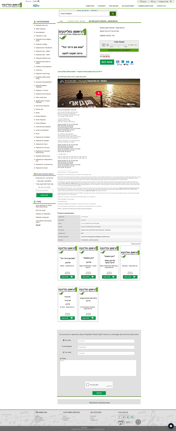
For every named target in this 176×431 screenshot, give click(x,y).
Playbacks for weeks (42, 168)
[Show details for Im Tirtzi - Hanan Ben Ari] (67, 296)
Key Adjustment (128, 6)
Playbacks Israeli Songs (43, 73)
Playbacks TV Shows (42, 90)
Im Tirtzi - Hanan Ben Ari (67, 307)
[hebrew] (28, 2)
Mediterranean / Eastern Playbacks (43, 101)
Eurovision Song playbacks (44, 82)
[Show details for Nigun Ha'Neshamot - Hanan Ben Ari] (88, 255)
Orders (92, 418)
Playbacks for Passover (43, 147)
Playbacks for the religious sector (43, 40)
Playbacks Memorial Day (43, 156)
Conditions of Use (39, 420)
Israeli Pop (39, 70)
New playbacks (40, 32)
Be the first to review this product (100, 403)
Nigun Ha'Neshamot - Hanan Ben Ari (88, 266)
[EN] (36, 2)
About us (37, 422)
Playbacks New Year (42, 25)
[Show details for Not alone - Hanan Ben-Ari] (130, 255)
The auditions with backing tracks (43, 221)
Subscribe (44, 195)
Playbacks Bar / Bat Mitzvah (44, 47)
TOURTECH (91, 427)
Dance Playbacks (41, 123)
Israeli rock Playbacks (42, 130)
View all (38, 225)
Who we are (113, 6)
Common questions (145, 6)
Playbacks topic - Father (43, 54)
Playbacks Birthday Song (43, 58)
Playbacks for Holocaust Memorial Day (43, 151)
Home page (90, 6)
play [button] (104, 45)
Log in (154, 1)
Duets (37, 133)
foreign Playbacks (41, 116)
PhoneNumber (68, 346)
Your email (68, 352)
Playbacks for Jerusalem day (44, 164)
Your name (68, 340)
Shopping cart (93, 420)
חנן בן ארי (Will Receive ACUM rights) (90, 223)
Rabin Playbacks (41, 29)
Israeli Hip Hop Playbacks (43, 126)
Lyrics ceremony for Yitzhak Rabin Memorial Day (44, 206)
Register (144, 1)
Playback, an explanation (43, 214)
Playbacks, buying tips (42, 217)
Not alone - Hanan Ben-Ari (129, 266)
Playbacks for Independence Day (44, 160)
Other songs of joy (41, 97)
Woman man (39, 109)
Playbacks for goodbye (42, 140)
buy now (65, 277)
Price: (101, 56)
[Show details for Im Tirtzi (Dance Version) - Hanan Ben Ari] (88, 296)
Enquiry (63, 358)
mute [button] (129, 45)
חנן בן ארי (83, 220)
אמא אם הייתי (84, 216)
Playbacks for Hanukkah (43, 137)
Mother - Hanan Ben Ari (67, 266)
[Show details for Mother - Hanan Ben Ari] (67, 255)
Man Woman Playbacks (42, 106)
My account (93, 416)
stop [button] (107, 45)
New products (66, 418)
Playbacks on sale (41, 36)
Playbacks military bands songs (43, 77)
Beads (38, 112)
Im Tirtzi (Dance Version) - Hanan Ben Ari (88, 307)
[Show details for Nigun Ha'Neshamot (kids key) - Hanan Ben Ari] (109, 255)
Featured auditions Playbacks (41, 86)
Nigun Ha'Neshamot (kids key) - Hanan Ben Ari (109, 266)
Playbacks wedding (41, 44)
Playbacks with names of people (43, 62)
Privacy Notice (39, 418)
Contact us (161, 6)
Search (113, 13)
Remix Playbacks (41, 119)
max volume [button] (136, 45)
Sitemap (37, 416)
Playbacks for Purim (41, 144)
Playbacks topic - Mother (43, 51)
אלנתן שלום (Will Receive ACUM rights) (91, 226)
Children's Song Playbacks (43, 66)
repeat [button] (119, 47)
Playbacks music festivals (43, 94)
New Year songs (40, 210)
